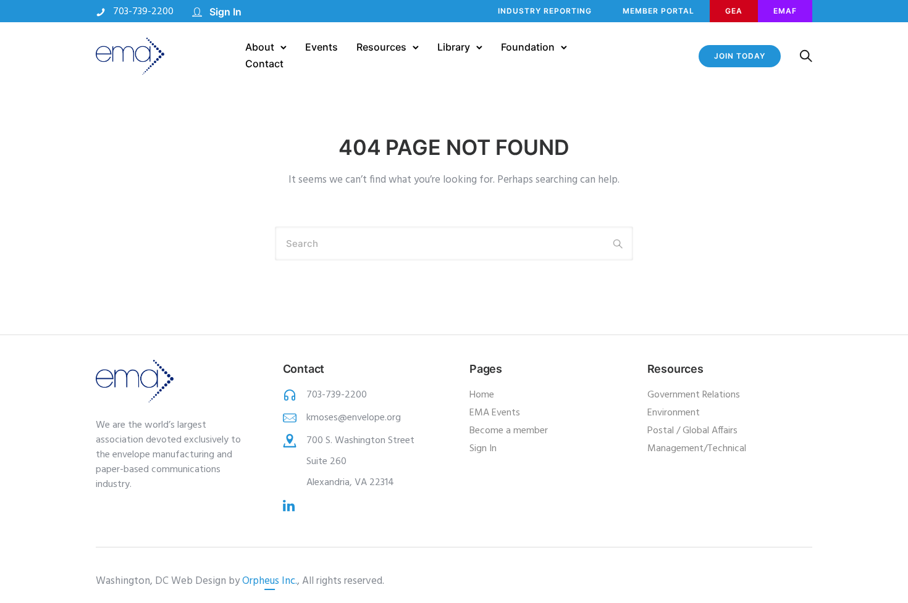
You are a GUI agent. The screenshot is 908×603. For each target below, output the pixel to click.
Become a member (508, 431)
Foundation (528, 47)
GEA (733, 10)
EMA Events (494, 413)
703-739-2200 (143, 12)
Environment (673, 413)
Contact (264, 63)
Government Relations (693, 395)
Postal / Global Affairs (692, 431)
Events (321, 47)
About (259, 47)
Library (453, 47)
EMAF (785, 10)
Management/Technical (696, 449)
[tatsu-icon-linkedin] (289, 505)
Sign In (225, 12)
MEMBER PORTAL (658, 10)
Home (481, 395)
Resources (381, 47)
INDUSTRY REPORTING (545, 10)
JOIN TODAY (739, 55)
